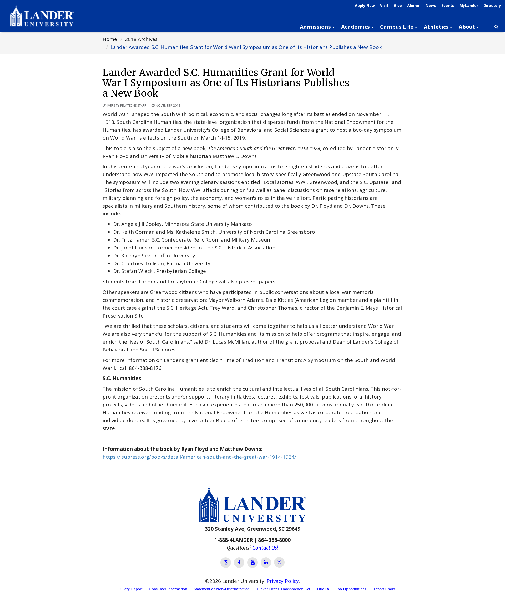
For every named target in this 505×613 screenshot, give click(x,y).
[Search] (496, 26)
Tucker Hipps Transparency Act (283, 589)
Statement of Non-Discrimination (222, 589)
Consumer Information (168, 589)
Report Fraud (383, 589)
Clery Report (131, 589)
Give (398, 5)
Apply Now (365, 5)
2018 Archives (141, 39)
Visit (384, 5)
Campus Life (396, 26)
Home (110, 39)
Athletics (436, 26)
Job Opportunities (351, 589)
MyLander (468, 5)
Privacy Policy (283, 581)
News (431, 5)
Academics (355, 26)
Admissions (315, 26)
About (467, 26)
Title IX (323, 589)
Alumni (413, 5)
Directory (492, 5)
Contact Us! (265, 548)
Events (447, 5)
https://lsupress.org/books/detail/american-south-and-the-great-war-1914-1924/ (199, 456)
